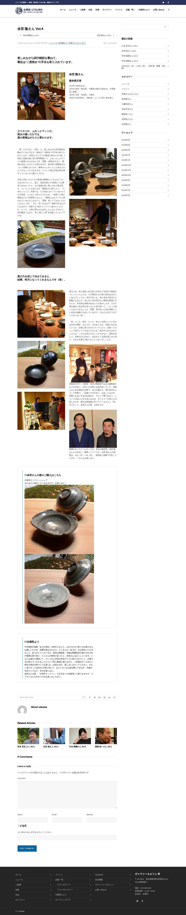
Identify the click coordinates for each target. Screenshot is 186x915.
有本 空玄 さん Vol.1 (26, 747)
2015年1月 (126, 160)
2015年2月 (126, 155)
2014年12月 (126, 165)
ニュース (73, 10)
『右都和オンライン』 (47, 674)
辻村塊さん (126, 124)
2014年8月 (126, 185)
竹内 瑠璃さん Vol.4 (130, 56)
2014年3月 (126, 195)
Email (54, 814)
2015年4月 (126, 145)
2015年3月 (126, 150)
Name (19, 814)
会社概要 (99, 880)
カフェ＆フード (64, 884)
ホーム (63, 10)
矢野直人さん (127, 119)
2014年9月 (126, 180)
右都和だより (144, 10)
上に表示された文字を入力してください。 (35, 832)
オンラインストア (63, 900)
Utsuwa (21, 911)
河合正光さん (127, 109)
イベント (119, 10)
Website (89, 814)
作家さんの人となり (77, 43)
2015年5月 (126, 140)
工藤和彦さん (127, 104)
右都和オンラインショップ (36, 480)
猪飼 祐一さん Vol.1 (103, 747)
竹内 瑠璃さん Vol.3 (77, 747)
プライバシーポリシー (104, 885)
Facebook (99, 875)
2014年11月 (126, 170)
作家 (97, 10)
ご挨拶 (82, 10)
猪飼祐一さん (127, 114)
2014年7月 (126, 190)
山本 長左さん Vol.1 (130, 46)
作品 (90, 10)
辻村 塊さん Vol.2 (50, 747)
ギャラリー (107, 10)
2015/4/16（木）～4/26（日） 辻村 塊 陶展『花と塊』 (144, 67)
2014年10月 (126, 175)
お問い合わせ (158, 10)
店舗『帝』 (130, 10)
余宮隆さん (63, 43)
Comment (21, 778)
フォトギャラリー (65, 889)
